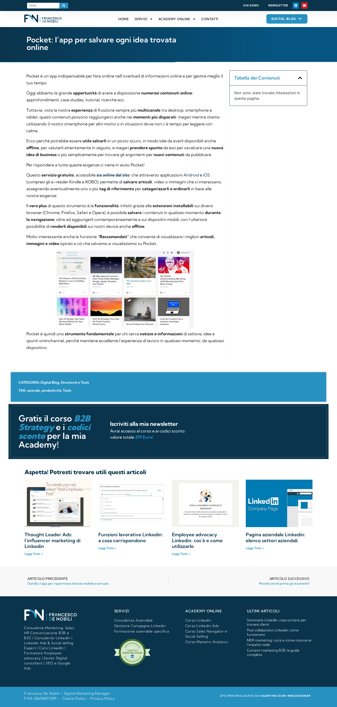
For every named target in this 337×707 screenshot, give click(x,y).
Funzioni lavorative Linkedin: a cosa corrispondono (130, 537)
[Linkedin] (296, 5)
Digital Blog (50, 382)
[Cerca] (63, 5)
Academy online (174, 19)
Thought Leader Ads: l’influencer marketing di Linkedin (52, 540)
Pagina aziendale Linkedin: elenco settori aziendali (275, 537)
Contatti (209, 19)
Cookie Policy (74, 698)
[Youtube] (304, 5)
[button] (300, 78)
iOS (206, 175)
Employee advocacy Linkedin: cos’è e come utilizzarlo (197, 540)
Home (123, 19)
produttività (51, 390)
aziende (33, 390)
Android (191, 175)
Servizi (140, 19)
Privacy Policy (102, 698)
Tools (67, 390)
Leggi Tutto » (34, 554)
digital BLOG (283, 19)
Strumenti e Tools (75, 382)
